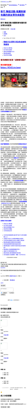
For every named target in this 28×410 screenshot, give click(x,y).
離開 (9, 407)
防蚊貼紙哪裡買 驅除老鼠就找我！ (13, 244)
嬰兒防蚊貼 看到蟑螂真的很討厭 (12, 253)
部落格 (5, 33)
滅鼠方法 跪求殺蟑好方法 (10, 251)
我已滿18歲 (3, 407)
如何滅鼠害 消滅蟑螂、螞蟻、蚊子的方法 (14, 254)
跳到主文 (3, 19)
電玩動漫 (12, 280)
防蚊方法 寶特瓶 (8, 48)
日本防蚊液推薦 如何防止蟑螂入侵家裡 (14, 240)
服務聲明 (16, 389)
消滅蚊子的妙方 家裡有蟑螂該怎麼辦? (14, 238)
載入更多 (3, 285)
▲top (2, 282)
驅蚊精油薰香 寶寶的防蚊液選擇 (12, 242)
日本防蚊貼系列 (8, 230)
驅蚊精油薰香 (7, 53)
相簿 (5, 32)
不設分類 (12, 29)
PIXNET (7, 387)
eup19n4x (3, 267)
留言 (14, 276)
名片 (5, 35)
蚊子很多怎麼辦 (8, 49)
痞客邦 (11, 276)
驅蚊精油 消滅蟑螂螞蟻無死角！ (12, 249)
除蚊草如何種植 (8, 55)
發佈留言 (3, 294)
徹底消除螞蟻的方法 (9, 51)
